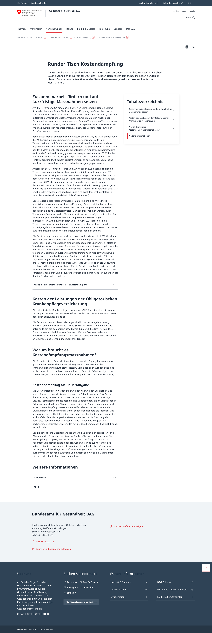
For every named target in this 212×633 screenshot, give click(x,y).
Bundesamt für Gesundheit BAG (64, 10)
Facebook (72, 582)
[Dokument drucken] (187, 47)
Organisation (118, 596)
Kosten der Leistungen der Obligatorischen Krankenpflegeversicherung (149, 119)
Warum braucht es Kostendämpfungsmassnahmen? (144, 128)
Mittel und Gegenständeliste (172, 589)
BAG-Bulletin (164, 582)
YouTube (88, 587)
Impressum (33, 629)
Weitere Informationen (139, 135)
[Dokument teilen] (193, 47)
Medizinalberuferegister (169, 596)
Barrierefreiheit (46, 629)
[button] (21, 29)
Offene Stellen (118, 589)
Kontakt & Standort (121, 582)
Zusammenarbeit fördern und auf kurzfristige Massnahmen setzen (150, 110)
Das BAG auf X (90, 582)
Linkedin (71, 592)
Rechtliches (22, 629)
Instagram (72, 587)
